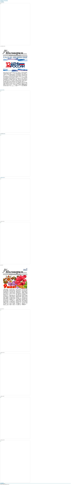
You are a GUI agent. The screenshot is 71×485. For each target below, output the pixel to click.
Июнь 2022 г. (2, 2)
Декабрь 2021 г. (2, 177)
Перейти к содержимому (4, 0)
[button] (2, 1)
